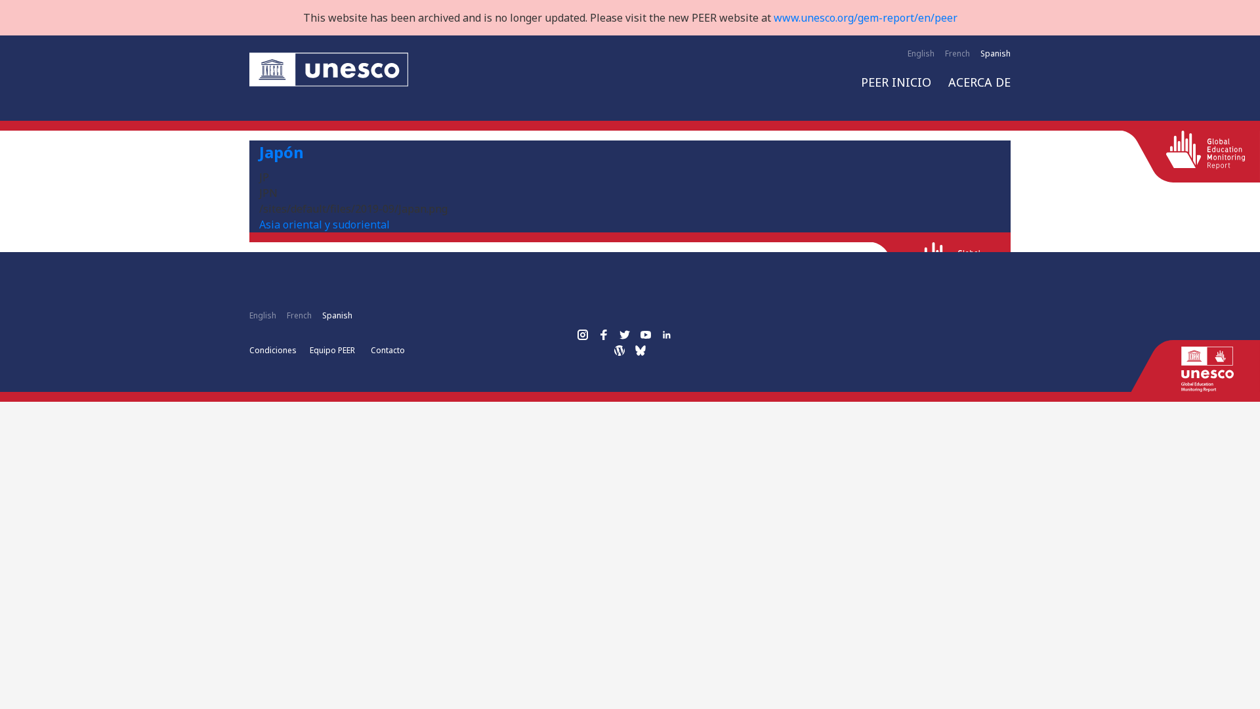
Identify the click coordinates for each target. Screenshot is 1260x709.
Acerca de (979, 82)
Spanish (995, 53)
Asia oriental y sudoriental (324, 224)
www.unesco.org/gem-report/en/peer (865, 18)
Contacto (388, 350)
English (921, 53)
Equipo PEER (332, 350)
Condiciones (273, 350)
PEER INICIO (896, 82)
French (957, 53)
